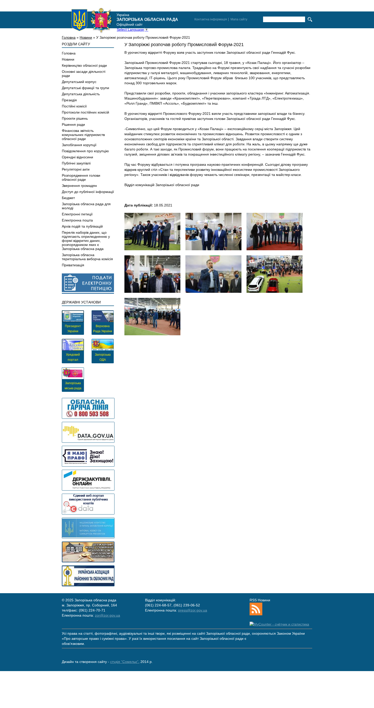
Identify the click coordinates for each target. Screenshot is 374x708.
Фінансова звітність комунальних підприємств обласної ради (83, 135)
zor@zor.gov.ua (107, 615)
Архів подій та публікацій (82, 226)
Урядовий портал (73, 357)
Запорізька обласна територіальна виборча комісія (87, 257)
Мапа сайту (239, 19)
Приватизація (73, 265)
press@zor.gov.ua (192, 610)
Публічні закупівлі (76, 163)
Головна (69, 37)
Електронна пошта (77, 220)
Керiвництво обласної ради (84, 65)
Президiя (69, 100)
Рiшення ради (73, 124)
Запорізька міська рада (73, 385)
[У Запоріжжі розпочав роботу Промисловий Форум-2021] (152, 231)
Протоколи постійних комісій (85, 112)
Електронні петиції (77, 214)
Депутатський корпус (79, 82)
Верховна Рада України (102, 328)
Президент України (73, 328)
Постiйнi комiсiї (74, 106)
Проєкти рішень (75, 118)
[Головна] (92, 20)
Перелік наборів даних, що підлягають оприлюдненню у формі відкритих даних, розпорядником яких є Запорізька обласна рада (86, 240)
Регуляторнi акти (76, 169)
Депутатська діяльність (81, 94)
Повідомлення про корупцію (85, 151)
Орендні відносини (77, 157)
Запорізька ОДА (103, 357)
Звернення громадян (79, 186)
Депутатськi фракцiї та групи (85, 88)
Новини (86, 37)
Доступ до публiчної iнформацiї (88, 192)
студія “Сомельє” (124, 662)
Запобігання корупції (79, 145)
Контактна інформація (210, 19)
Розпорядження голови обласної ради (81, 177)
